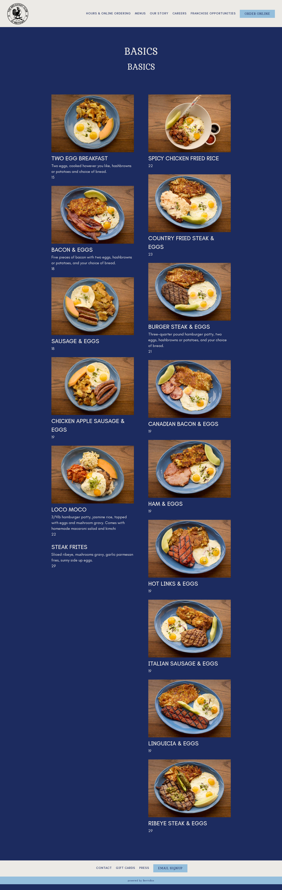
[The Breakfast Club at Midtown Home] (17, 13)
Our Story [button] (159, 13)
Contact (104, 868)
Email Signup (170, 868)
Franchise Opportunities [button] (213, 13)
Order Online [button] (257, 14)
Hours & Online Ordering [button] (108, 13)
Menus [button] (140, 13)
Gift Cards (125, 868)
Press (144, 868)
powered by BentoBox (141, 880)
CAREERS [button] (179, 13)
